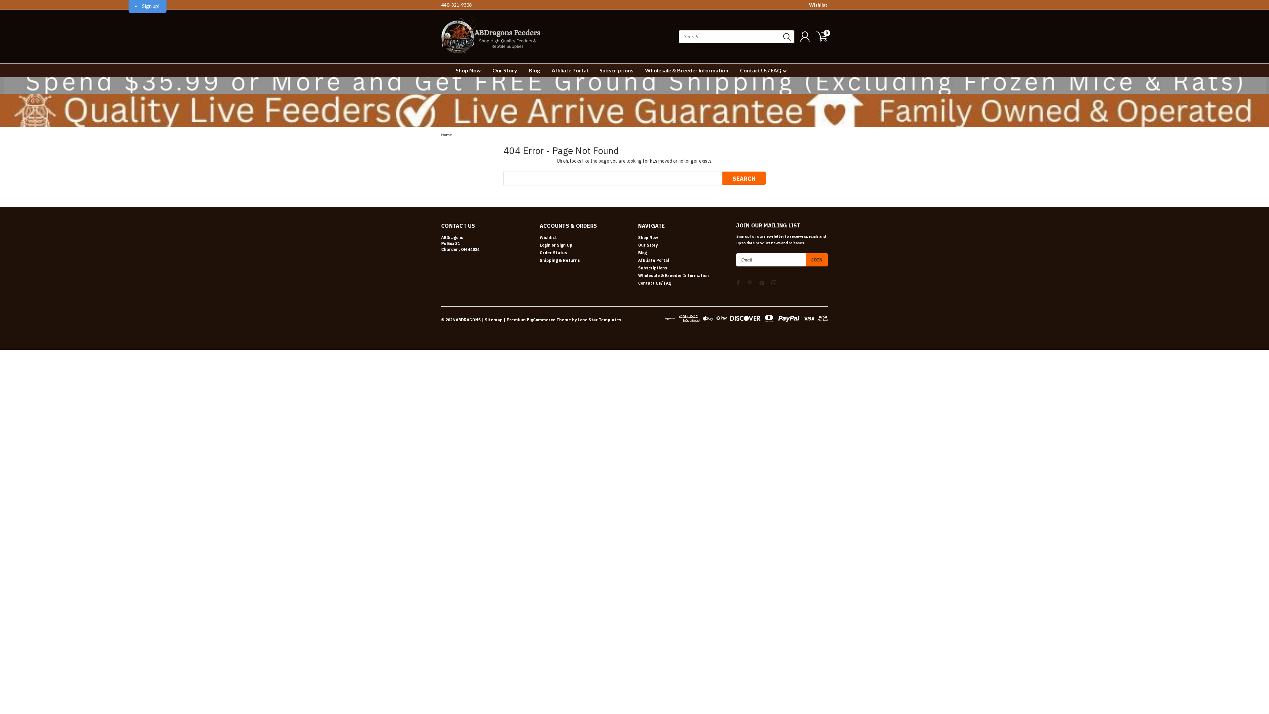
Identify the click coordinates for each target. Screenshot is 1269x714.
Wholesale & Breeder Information (686, 70)
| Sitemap (492, 319)
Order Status (553, 252)
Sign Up (564, 245)
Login (545, 245)
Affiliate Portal (570, 70)
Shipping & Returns (560, 260)
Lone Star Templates (599, 319)
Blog (534, 70)
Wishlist (818, 5)
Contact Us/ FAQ (761, 70)
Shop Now (468, 70)
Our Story (504, 70)
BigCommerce (541, 319)
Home (446, 135)
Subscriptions (616, 70)
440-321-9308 (456, 5)
